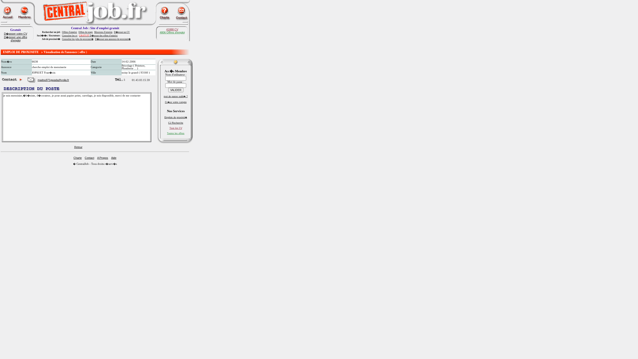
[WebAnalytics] (10, 169)
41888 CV (172, 29)
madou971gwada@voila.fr (53, 80)
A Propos (102, 157)
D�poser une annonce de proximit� (113, 39)
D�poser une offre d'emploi (15, 39)
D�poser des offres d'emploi (98, 35)
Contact (89, 157)
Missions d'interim (103, 32)
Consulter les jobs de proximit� (77, 39)
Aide (113, 157)
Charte (78, 157)
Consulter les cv (70, 35)
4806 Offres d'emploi (172, 32)
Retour (78, 147)
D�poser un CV (122, 32)
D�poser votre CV (15, 33)
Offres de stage (86, 32)
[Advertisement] (95, 45)
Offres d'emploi (69, 32)
